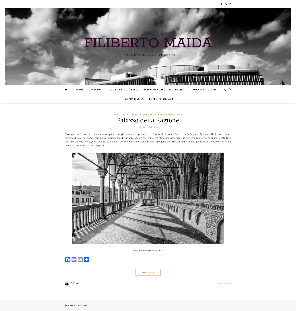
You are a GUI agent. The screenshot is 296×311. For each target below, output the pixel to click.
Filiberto (75, 283)
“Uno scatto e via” (205, 89)
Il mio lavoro (116, 89)
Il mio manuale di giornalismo (165, 89)
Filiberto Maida (148, 43)
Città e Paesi (130, 114)
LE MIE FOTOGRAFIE (161, 98)
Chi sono (95, 89)
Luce (161, 114)
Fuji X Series (148, 114)
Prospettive (174, 114)
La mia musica (134, 98)
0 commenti (225, 283)
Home (79, 89)
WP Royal (82, 305)
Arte (117, 114)
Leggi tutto (148, 272)
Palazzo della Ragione (148, 120)
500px (135, 89)
